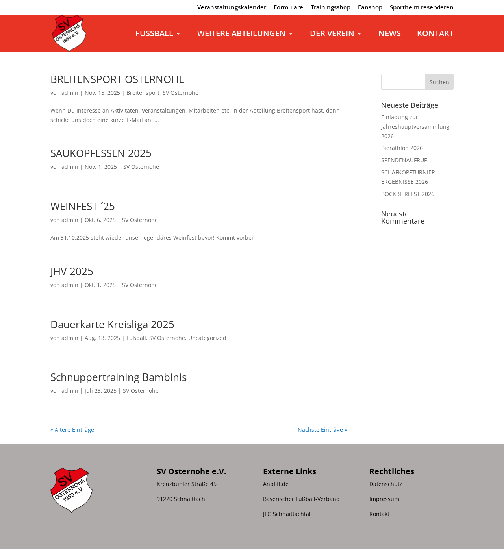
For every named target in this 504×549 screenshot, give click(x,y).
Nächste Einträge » (322, 429)
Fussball (154, 35)
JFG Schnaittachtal (287, 514)
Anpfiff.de (276, 484)
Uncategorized (207, 338)
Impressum (384, 499)
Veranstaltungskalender (231, 7)
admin (69, 92)
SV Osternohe (180, 92)
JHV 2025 (71, 271)
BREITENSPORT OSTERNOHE (117, 79)
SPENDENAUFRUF (404, 160)
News (389, 35)
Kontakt (435, 35)
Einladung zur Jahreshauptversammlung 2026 (415, 126)
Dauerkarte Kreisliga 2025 (112, 324)
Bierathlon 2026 (402, 148)
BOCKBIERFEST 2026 (407, 194)
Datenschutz (385, 484)
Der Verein (332, 35)
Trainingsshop (330, 7)
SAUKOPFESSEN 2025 (101, 153)
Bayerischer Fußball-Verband (301, 499)
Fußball (136, 338)
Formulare (288, 7)
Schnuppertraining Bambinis (118, 377)
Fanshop (370, 7)
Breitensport (142, 92)
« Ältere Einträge (72, 429)
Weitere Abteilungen (241, 35)
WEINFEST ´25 (82, 206)
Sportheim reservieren (422, 7)
